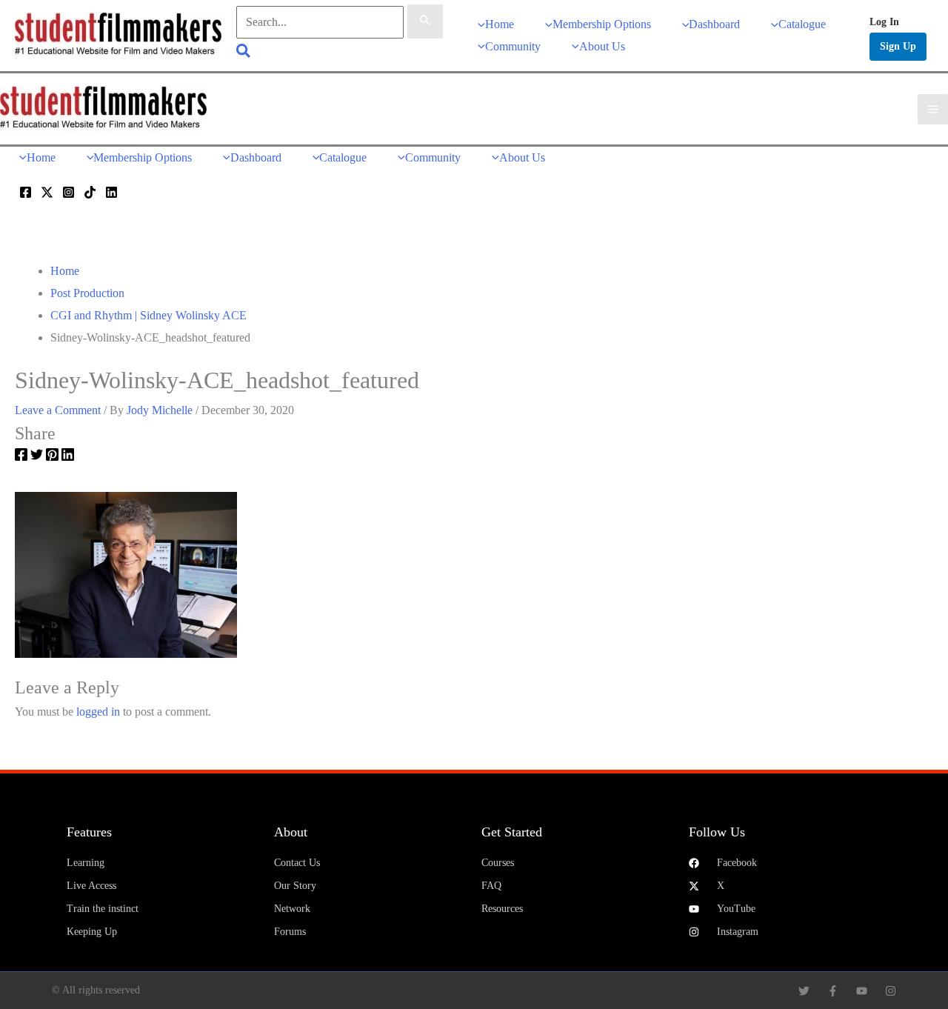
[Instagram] (68, 192)
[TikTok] (90, 192)
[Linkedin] (111, 192)
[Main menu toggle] (933, 109)
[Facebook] (25, 192)
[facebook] (21, 457)
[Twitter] (47, 192)
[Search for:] (340, 22)
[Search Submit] (425, 21)
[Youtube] (861, 990)
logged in (98, 711)
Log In (884, 21)
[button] (244, 52)
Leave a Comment (58, 410)
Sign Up (898, 46)
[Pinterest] (52, 457)
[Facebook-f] (832, 990)
